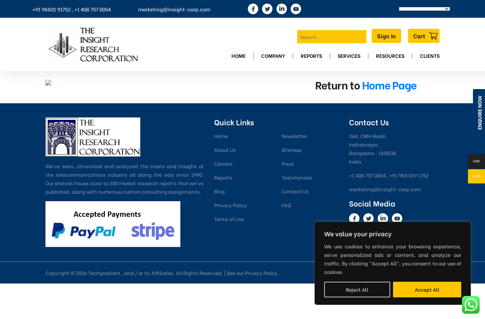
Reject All (357, 289)
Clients (430, 55)
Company (273, 55)
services (349, 55)
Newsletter (294, 135)
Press (288, 163)
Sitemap (292, 149)
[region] (393, 263)
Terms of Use (229, 218)
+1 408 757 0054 (92, 9)
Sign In (386, 36)
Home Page (389, 84)
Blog (219, 191)
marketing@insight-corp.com (174, 9)
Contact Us (295, 191)
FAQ (286, 205)
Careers (223, 163)
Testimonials (297, 177)
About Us (225, 149)
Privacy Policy (230, 205)
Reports (311, 55)
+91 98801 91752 (51, 9)
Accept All (427, 289)
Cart (419, 36)
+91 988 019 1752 (409, 175)
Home (238, 55)
